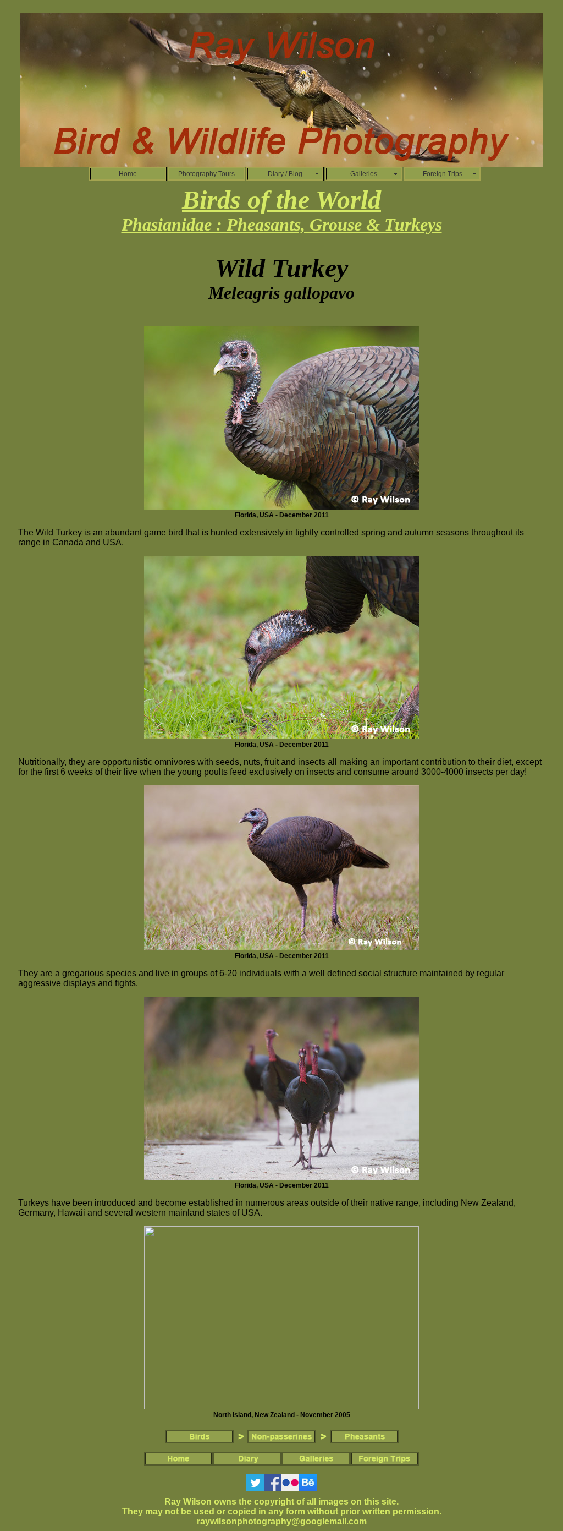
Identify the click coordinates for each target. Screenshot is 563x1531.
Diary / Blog (285, 174)
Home (128, 174)
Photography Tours (206, 174)
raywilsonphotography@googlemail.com (282, 1521)
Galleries (363, 174)
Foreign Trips (442, 174)
